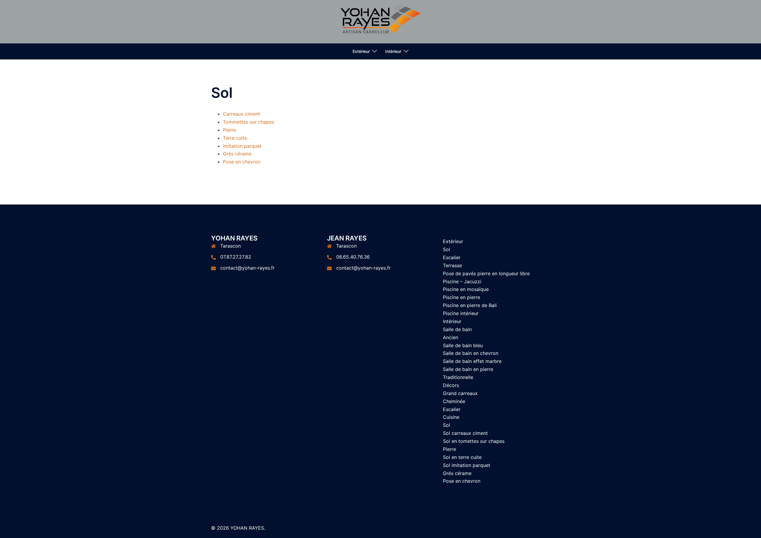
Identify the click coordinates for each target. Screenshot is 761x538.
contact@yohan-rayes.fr (247, 268)
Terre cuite (235, 138)
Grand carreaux (460, 393)
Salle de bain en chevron (470, 353)
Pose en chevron (241, 162)
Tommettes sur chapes (248, 122)
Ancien (450, 337)
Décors (451, 385)
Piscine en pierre (461, 297)
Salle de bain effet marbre (472, 361)
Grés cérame (237, 154)
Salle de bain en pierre (468, 369)
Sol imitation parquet (466, 465)
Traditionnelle (458, 377)
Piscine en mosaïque (466, 289)
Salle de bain (457, 329)
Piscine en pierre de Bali (470, 305)
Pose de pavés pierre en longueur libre (486, 273)
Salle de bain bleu (463, 345)
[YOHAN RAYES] (380, 21)
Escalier (451, 257)
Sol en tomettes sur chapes (473, 441)
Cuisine (451, 417)
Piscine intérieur (461, 313)
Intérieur (393, 51)
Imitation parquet (242, 146)
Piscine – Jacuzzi (462, 281)
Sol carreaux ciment (465, 433)
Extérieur (361, 51)
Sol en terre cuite (462, 457)
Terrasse (452, 265)
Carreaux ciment (241, 114)
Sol (446, 249)
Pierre (229, 130)
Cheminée (454, 401)
